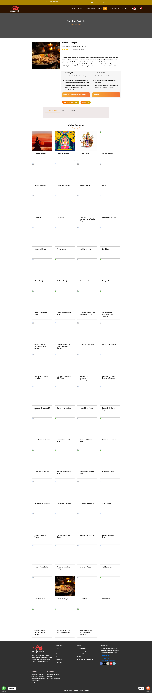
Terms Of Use (82, 654)
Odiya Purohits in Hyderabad (53, 678)
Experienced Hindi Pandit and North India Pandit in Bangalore (38, 680)
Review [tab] (72, 110)
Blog (57, 654)
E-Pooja (100, 8)
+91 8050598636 (105, 655)
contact (124, 8)
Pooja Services (91, 8)
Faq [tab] (63, 110)
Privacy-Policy (82, 651)
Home (57, 648)
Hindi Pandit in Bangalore (37, 674)
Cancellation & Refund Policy (86, 659)
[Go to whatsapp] (4, 688)
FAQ (80, 656)
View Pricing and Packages (70, 102)
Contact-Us (59, 662)
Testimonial (59, 659)
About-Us (58, 651)
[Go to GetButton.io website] (3, 691)
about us (80, 8)
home (73, 8)
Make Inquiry (85, 102)
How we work (82, 648)
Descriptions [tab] (52, 110)
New (105, 8)
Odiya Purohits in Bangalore (38, 676)
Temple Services (60, 656)
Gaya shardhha (115, 8)
